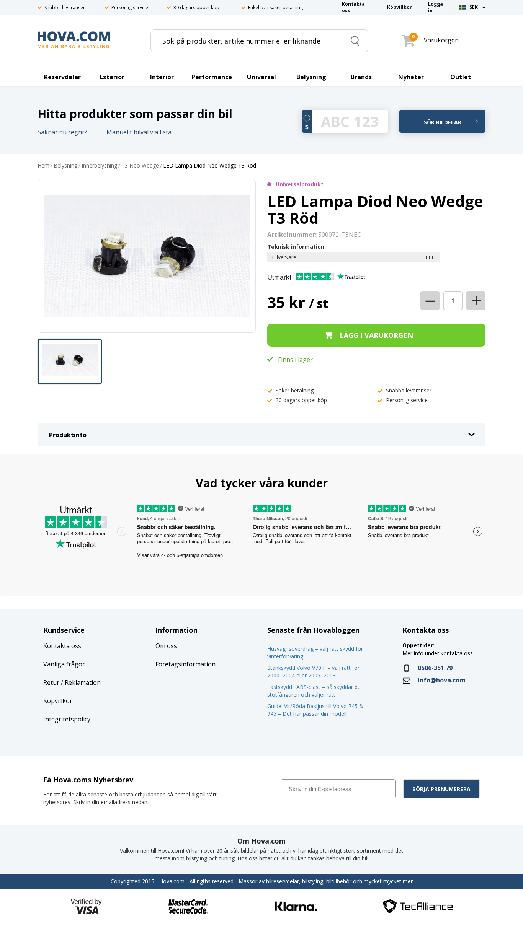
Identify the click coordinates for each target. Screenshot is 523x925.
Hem (43, 166)
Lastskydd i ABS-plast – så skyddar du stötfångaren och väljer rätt (314, 690)
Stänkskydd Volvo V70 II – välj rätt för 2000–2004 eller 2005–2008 (313, 671)
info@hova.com (442, 680)
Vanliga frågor (64, 664)
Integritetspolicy (66, 719)
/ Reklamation (80, 682)
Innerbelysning (99, 166)
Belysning (65, 166)
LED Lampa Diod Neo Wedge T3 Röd (209, 166)
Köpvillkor (57, 701)
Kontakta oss (62, 646)
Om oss (166, 646)
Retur (51, 682)
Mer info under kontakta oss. (439, 653)
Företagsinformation (185, 664)
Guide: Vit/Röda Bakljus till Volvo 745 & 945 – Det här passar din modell (315, 709)
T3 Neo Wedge (140, 166)
